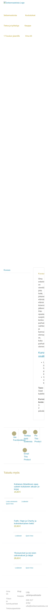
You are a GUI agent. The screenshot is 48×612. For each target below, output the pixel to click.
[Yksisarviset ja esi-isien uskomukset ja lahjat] (7, 554)
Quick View (10, 504)
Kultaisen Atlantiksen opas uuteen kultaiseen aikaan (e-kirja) (27, 486)
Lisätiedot (25, 501)
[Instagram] (42, 590)
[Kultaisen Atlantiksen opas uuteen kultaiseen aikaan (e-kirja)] (7, 486)
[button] (11, 46)
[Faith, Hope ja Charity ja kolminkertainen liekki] (7, 522)
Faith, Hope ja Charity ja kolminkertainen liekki (25, 522)
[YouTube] (38, 594)
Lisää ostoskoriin (11, 501)
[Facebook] (38, 590)
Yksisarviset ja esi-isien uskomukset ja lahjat (25, 554)
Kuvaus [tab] (7, 270)
